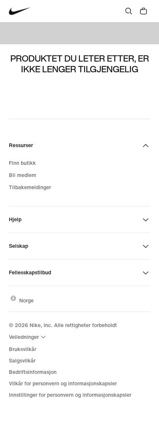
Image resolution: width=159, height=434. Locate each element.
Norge (26, 300)
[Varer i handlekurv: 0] (143, 11)
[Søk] (128, 11)
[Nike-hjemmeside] (20, 11)
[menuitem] (28, 337)
